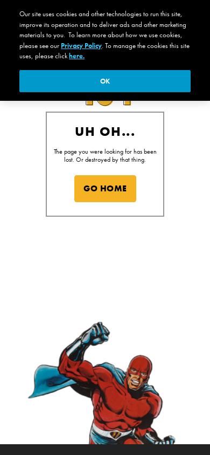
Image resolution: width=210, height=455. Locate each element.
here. (77, 55)
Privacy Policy (81, 45)
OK (105, 81)
